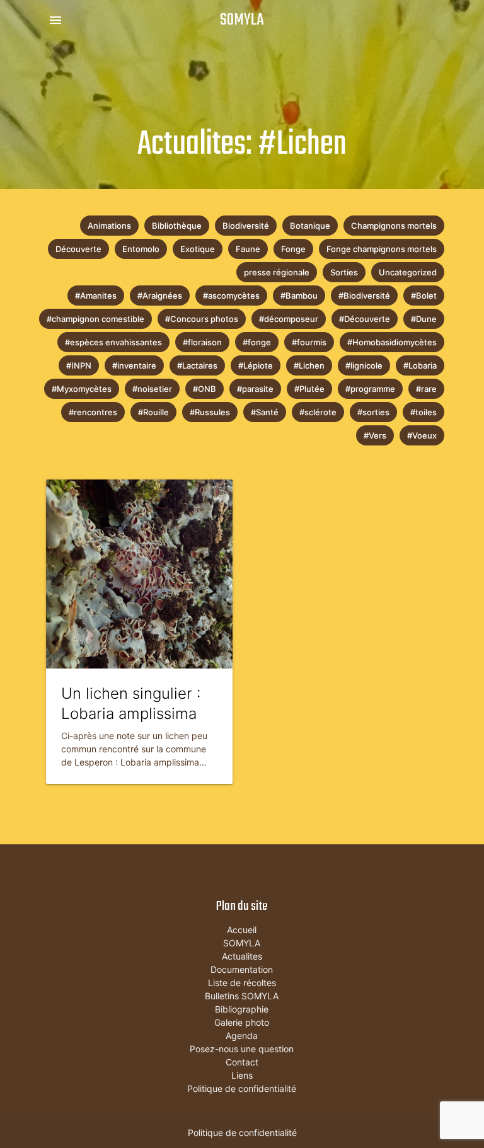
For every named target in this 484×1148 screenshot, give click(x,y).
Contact (242, 1062)
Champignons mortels (394, 226)
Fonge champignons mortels (381, 249)
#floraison (202, 342)
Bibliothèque (177, 226)
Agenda (242, 1035)
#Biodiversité (364, 295)
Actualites (242, 956)
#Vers (375, 435)
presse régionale (276, 272)
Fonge (293, 249)
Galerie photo (241, 1022)
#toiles (423, 412)
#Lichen (309, 365)
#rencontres (93, 412)
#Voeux (422, 435)
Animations (109, 226)
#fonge (257, 342)
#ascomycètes (231, 295)
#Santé (265, 412)
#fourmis (309, 342)
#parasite (255, 389)
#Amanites (96, 295)
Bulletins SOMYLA (242, 995)
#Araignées (159, 295)
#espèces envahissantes (113, 342)
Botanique (310, 226)
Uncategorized (408, 272)
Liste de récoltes (242, 982)
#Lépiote (255, 365)
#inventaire (134, 365)
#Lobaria (420, 365)
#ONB (204, 389)
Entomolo (140, 249)
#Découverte (364, 319)
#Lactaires (197, 365)
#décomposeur (288, 319)
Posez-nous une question (242, 1048)
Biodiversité (245, 226)
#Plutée (309, 389)
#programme (370, 389)
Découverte (78, 249)
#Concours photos (201, 319)
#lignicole (364, 365)
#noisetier (152, 389)
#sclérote (318, 412)
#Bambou (299, 295)
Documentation (241, 969)
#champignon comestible (95, 319)
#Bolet (424, 295)
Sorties (344, 272)
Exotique (197, 249)
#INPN (78, 365)
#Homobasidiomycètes (392, 342)
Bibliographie (241, 1009)
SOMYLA (242, 20)
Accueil (241, 929)
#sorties (373, 412)
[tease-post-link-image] (139, 574)
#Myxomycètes (82, 389)
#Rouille (153, 412)
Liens (242, 1075)
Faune (248, 249)
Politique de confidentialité (241, 1088)
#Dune (424, 319)
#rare (426, 389)
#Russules (210, 412)
